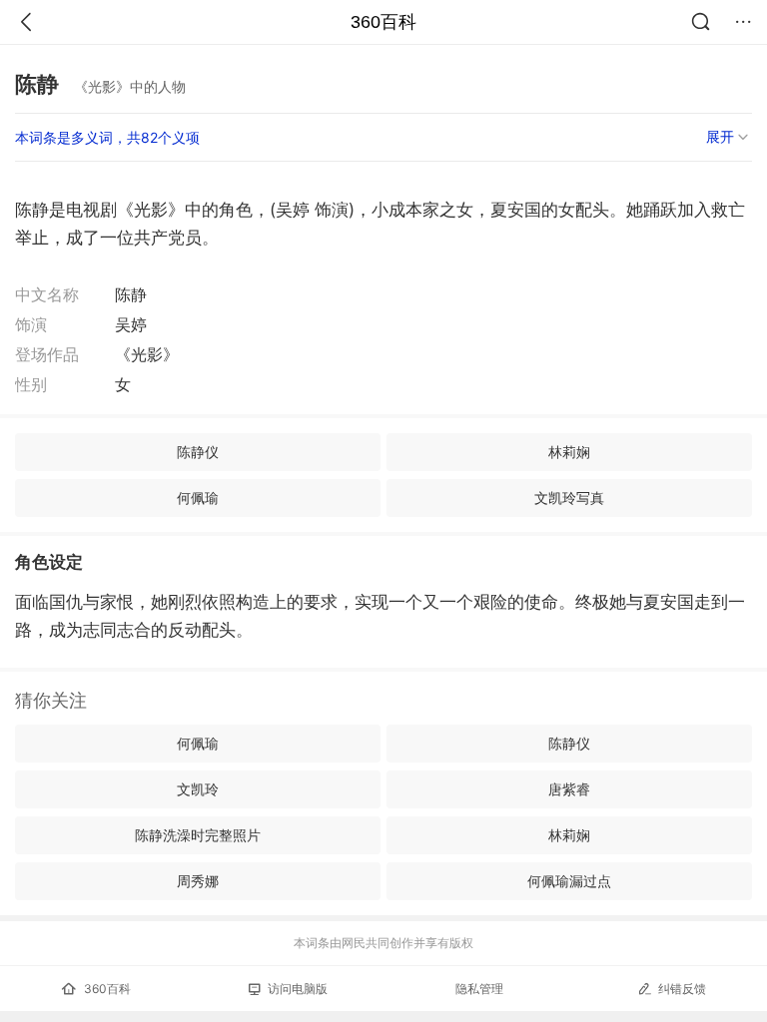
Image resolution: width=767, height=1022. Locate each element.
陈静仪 (198, 451)
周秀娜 (198, 880)
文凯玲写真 (569, 497)
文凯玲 (198, 788)
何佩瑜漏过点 (569, 880)
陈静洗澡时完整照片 (198, 834)
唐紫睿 (569, 788)
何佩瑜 (198, 497)
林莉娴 (569, 451)
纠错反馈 (682, 988)
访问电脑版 (298, 988)
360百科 (383, 22)
